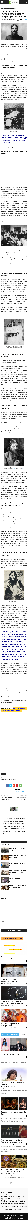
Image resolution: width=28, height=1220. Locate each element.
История (2, 8)
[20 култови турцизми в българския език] (14, 1015)
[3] (15, 468)
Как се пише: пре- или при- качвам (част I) (11, 958)
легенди (17, 775)
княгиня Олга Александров (7, 775)
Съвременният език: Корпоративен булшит (9, 980)
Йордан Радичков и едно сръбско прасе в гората (21, 799)
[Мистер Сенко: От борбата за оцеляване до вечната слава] (5, 850)
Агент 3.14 (3, 983)
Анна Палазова (4, 1116)
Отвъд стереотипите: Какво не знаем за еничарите (6, 799)
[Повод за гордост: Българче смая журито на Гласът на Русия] (14, 1044)
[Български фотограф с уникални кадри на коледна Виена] (14, 1161)
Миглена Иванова (6, 19)
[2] (14, 468)
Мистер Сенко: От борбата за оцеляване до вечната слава (17, 850)
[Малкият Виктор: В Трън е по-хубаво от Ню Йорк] (14, 1074)
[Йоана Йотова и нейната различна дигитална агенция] (5, 865)
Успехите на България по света (10, 1034)
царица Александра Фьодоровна (8, 779)
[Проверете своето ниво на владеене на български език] (14, 993)
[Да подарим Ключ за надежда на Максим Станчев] (5, 880)
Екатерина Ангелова (6, 961)
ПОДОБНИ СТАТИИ (6, 842)
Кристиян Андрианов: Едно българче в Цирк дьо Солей (11, 1141)
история (18, 773)
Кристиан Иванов (5, 1086)
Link (14, 350)
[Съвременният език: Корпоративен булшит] (14, 970)
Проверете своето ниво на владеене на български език (12, 1002)
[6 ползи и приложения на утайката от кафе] (5, 887)
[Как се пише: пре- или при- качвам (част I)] (14, 948)
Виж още (13, 1182)
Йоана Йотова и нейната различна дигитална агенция (17, 865)
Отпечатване (21, 791)
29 (26, 1005)
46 (26, 1027)
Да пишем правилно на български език (12, 938)
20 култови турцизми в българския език (10, 1025)
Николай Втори (4, 777)
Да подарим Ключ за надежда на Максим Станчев (16, 880)
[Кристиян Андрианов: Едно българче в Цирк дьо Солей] (14, 1131)
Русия (11, 777)
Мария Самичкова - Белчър (7, 1144)
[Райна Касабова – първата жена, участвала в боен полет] (5, 872)
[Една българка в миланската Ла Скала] (14, 1103)
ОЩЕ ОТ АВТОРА (6, 844)
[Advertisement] (14, 170)
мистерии (23, 775)
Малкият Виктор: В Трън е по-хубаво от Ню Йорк (12, 1083)
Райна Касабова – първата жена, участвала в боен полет (17, 872)
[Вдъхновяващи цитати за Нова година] (5, 857)
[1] (12, 468)
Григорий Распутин (11, 773)
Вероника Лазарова (5, 1027)
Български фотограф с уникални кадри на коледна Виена (13, 1170)
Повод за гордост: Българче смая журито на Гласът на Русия (14, 1054)
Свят (6, 8)
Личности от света (12, 8)
